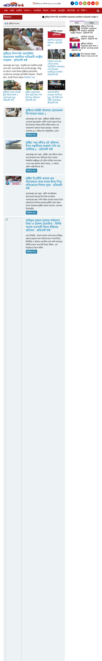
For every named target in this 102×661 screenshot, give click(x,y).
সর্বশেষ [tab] (77, 23)
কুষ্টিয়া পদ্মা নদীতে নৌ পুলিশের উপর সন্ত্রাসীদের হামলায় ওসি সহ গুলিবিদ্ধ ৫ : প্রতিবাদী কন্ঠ (43, 146)
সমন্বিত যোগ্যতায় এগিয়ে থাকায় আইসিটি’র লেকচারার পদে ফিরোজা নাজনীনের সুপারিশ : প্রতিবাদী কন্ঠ (55, 68)
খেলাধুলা (53, 10)
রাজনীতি (19, 10)
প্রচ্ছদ (6, 10)
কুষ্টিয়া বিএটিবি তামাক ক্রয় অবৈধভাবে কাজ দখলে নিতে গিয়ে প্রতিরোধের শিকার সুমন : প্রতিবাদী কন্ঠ (44, 183)
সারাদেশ (27, 10)
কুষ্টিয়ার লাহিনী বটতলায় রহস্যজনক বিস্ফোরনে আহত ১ (44, 112)
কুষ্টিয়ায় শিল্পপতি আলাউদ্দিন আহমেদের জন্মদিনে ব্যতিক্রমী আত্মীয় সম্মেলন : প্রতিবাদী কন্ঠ (23, 57)
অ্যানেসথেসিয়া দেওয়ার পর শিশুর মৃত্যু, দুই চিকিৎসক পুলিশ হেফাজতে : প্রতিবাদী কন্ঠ (55, 97)
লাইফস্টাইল (71, 10)
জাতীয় (12, 10)
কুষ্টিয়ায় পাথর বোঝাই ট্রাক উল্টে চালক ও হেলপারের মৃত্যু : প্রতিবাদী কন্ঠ (12, 96)
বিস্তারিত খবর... (30, 77)
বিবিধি (83, 10)
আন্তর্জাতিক (37, 10)
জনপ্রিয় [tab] (91, 23)
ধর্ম (78, 10)
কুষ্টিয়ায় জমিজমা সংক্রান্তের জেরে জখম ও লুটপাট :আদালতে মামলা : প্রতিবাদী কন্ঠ (84, 47)
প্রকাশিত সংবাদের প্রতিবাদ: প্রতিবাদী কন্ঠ (54, 43)
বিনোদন (45, 10)
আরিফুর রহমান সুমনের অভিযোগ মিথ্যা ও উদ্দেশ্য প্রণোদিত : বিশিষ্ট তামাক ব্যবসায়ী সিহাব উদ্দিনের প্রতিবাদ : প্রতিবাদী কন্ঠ (43, 225)
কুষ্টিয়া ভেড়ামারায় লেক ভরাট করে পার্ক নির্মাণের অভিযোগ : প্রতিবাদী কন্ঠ (33, 96)
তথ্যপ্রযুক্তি (61, 10)
